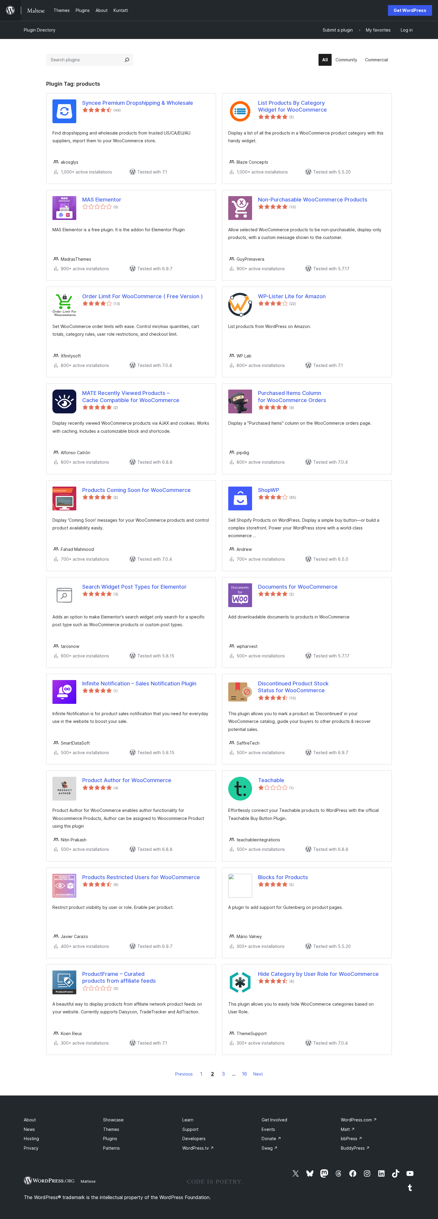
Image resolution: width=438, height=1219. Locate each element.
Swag (270, 1148)
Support (190, 1129)
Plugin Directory (39, 29)
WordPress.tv (198, 1148)
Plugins (110, 1138)
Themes (111, 1129)
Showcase (113, 1119)
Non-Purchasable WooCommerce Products (312, 199)
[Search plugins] (127, 60)
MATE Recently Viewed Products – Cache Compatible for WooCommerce (130, 396)
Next (258, 1073)
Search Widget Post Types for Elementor (134, 587)
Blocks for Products (283, 877)
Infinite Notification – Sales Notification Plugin (139, 683)
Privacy (31, 1148)
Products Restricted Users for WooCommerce (141, 877)
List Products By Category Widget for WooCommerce (292, 106)
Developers (194, 1138)
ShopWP (268, 490)
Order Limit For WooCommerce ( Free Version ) (142, 296)
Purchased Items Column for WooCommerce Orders (292, 396)
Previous (184, 1073)
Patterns (111, 1148)
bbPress (351, 1138)
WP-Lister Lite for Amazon (292, 296)
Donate (271, 1138)
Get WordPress (410, 10)
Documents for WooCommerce (298, 587)
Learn (187, 1119)
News (29, 1129)
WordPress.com (359, 1119)
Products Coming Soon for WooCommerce (136, 490)
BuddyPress (355, 1148)
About (30, 1119)
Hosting (31, 1138)
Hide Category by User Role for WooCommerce (318, 974)
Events (268, 1129)
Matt (348, 1129)
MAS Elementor (101, 199)
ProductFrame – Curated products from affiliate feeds (119, 977)
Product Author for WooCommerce (126, 780)
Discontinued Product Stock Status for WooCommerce (293, 686)
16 (244, 1074)
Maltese (88, 1181)
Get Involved (274, 1119)
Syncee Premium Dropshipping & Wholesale (137, 103)
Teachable (271, 780)
